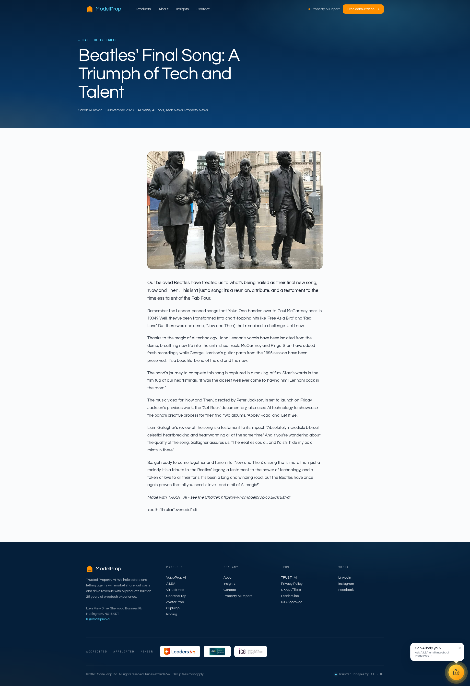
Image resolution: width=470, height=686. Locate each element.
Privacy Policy (292, 583)
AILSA (170, 583)
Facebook (346, 590)
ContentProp (176, 596)
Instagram (346, 583)
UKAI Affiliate (291, 590)
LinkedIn (344, 577)
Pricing (171, 614)
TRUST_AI (289, 577)
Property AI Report (325, 9)
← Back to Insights (97, 40)
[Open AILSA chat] (456, 672)
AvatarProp (175, 602)
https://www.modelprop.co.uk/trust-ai (255, 497)
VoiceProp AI (176, 577)
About (163, 9)
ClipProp (172, 608)
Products (143, 9)
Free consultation (363, 9)
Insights (182, 9)
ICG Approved (291, 602)
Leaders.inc (290, 596)
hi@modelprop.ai (98, 619)
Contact (203, 9)
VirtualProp (175, 590)
